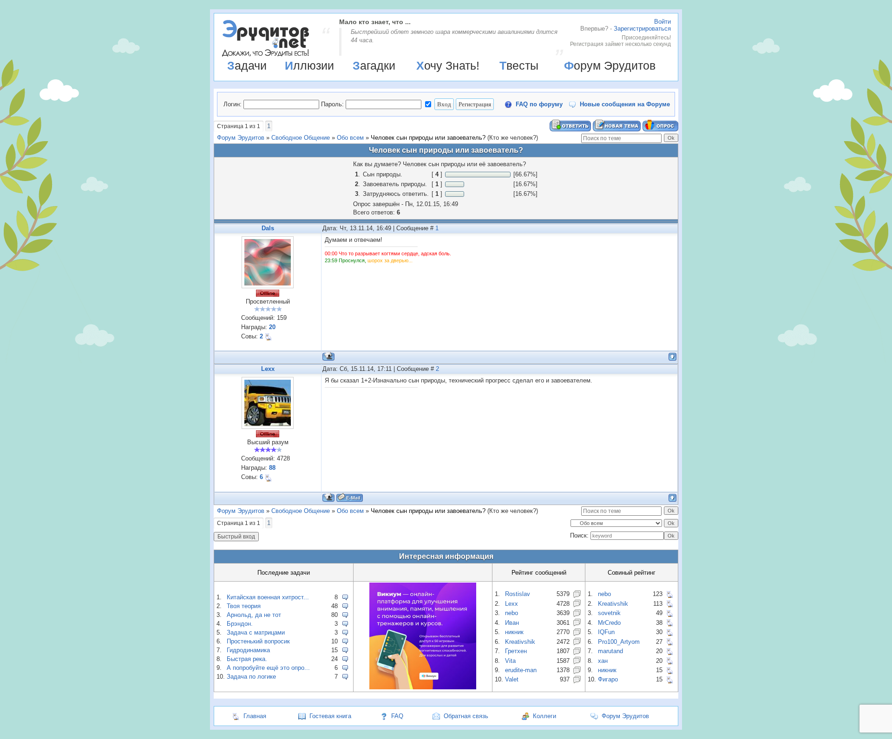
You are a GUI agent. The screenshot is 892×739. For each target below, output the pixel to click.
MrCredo (609, 622)
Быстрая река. (247, 658)
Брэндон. (240, 623)
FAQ (397, 716)
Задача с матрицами (256, 632)
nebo (511, 612)
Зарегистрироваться (642, 28)
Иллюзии (309, 65)
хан (603, 660)
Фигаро (608, 679)
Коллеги (544, 716)
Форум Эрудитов (610, 65)
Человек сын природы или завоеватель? (428, 137)
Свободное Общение (300, 137)
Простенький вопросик (258, 641)
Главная (254, 716)
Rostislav (517, 593)
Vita (510, 660)
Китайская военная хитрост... (268, 597)
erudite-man (521, 670)
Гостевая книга (330, 716)
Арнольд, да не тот (254, 614)
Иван (512, 622)
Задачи (247, 65)
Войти (662, 21)
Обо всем (350, 137)
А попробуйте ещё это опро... (268, 667)
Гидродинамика (248, 650)
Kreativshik (520, 641)
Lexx (268, 368)
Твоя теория (244, 606)
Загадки (374, 65)
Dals (268, 228)
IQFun (606, 632)
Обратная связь (466, 716)
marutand (610, 651)
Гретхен (516, 651)
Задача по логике (251, 676)
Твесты (518, 65)
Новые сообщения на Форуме (625, 104)
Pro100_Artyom (619, 641)
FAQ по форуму (539, 104)
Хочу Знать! (447, 65)
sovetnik (609, 612)
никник (514, 632)
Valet (511, 679)
